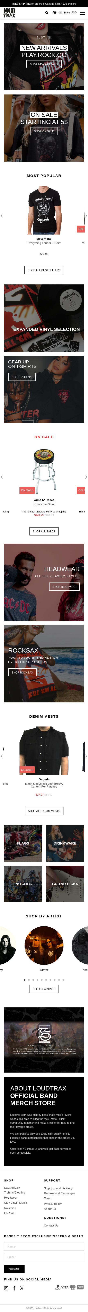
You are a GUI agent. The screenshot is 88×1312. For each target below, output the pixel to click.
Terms (48, 1198)
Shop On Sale (44, 131)
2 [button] (28, 978)
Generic (44, 779)
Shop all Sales (44, 531)
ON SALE (10, 1213)
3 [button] (33, 978)
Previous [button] (3, 216)
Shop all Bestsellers (44, 270)
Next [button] (85, 216)
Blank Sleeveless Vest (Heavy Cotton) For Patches (44, 785)
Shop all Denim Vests (44, 811)
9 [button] (59, 978)
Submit (14, 1269)
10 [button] (63, 978)
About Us (50, 1208)
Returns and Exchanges (59, 1193)
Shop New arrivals (44, 64)
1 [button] (24, 978)
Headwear (10, 1197)
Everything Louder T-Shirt (44, 243)
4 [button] (37, 978)
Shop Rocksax (22, 672)
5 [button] (41, 978)
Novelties (10, 1208)
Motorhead (44, 238)
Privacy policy (53, 1203)
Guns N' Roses (44, 499)
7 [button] (50, 978)
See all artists (44, 989)
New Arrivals (12, 1187)
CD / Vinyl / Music (15, 1202)
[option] (44, 222)
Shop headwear (64, 586)
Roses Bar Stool (44, 504)
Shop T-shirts (22, 377)
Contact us (31, 1148)
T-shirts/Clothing (14, 1192)
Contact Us (51, 1225)
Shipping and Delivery (58, 1188)
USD (68, 12)
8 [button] (54, 978)
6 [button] (46, 978)
